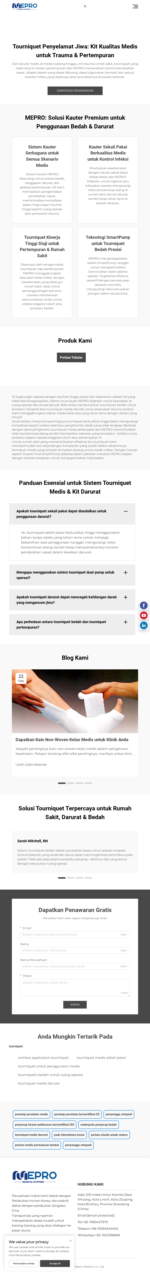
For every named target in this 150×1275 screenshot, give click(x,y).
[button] (61, 783)
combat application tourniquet (43, 1058)
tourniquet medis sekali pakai (101, 1058)
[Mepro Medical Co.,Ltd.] (25, 6)
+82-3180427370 (95, 1222)
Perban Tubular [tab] (71, 357)
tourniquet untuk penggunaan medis (49, 1066)
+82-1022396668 (107, 1235)
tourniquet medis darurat (39, 1083)
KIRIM (75, 1004)
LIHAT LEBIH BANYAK (31, 764)
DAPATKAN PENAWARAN (75, 90)
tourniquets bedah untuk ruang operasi (50, 1075)
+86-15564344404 (104, 1228)
